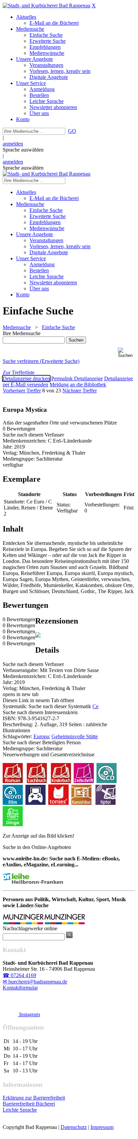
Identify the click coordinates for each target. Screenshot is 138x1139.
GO (72, 131)
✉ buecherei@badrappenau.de (35, 981)
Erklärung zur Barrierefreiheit (34, 1098)
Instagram (29, 1014)
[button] (126, 353)
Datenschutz (74, 1127)
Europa (41, 736)
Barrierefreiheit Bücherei (29, 1104)
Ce (95, 706)
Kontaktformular (20, 987)
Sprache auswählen (23, 150)
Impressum (102, 1127)
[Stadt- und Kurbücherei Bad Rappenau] (46, 5)
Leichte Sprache (20, 1110)
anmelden (13, 144)
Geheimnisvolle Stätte (75, 736)
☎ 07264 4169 (19, 975)
